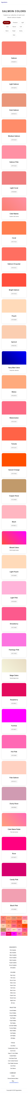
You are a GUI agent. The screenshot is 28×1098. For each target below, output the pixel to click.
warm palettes (13, 1030)
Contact (13, 1076)
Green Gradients (12, 957)
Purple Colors (13, 995)
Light (22, 22)
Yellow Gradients (12, 955)
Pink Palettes (13, 1023)
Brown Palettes (13, 1013)
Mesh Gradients (13, 960)
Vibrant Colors (13, 998)
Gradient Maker (13, 1055)
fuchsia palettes (12, 1028)
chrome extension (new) (13, 1078)
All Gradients (12, 967)
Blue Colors (12, 975)
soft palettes (13, 1035)
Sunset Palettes (13, 1010)
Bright (13, 31)
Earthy (20, 31)
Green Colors (13, 985)
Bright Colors (13, 1000)
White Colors (13, 992)
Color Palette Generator (13, 1063)
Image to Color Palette (13, 1053)
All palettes (13, 1038)
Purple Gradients (12, 962)
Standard (15, 22)
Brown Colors (13, 980)
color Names (13, 1068)
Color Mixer (12, 1045)
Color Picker (13, 1065)
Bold (14, 35)
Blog (13, 1081)
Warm (7, 31)
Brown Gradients (12, 965)
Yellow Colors (13, 982)
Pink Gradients (13, 950)
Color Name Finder (13, 1058)
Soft (21, 26)
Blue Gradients (13, 952)
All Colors (6, 22)
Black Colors (13, 990)
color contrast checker (13, 1060)
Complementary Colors (13, 1048)
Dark (7, 26)
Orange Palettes (12, 1015)
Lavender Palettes (13, 1025)
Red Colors (13, 987)
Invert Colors (13, 1050)
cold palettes (13, 1033)
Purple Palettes (13, 1020)
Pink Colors (13, 977)
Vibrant (14, 26)
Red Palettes (13, 1018)
